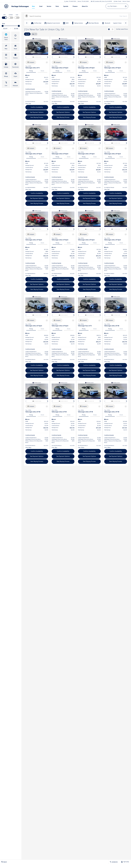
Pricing (31, 71)
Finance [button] (75, 6)
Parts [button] (57, 6)
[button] (6, 37)
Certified (11, 14)
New (4, 14)
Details (42, 71)
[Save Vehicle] (46, 62)
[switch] (4, 16)
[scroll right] (125, 23)
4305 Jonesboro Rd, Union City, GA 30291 (102, 1)
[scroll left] (27, 23)
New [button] (33, 6)
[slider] (2, 26)
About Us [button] (85, 6)
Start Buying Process (36, 117)
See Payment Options (36, 112)
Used (17, 14)
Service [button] (49, 6)
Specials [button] (65, 6)
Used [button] (41, 6)
